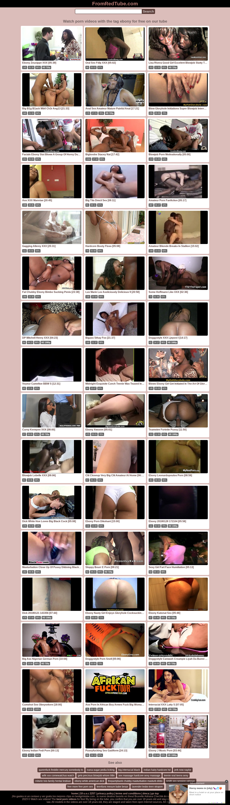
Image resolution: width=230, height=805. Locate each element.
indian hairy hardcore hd (157, 769)
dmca (146, 793)
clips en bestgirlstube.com (80, 796)
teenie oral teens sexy (176, 775)
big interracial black (129, 769)
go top (155, 793)
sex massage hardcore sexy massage (139, 775)
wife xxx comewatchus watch (58, 775)
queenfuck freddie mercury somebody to (61, 769)
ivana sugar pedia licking (101, 769)
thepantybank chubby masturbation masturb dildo (135, 781)
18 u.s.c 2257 (87, 793)
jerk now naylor (182, 769)
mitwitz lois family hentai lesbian (53, 781)
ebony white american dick (89, 781)
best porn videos (66, 799)
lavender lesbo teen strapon (147, 786)
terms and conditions (128, 793)
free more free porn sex (80, 786)
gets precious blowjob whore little (96, 775)
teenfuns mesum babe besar (112, 786)
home (74, 793)
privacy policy (105, 793)
